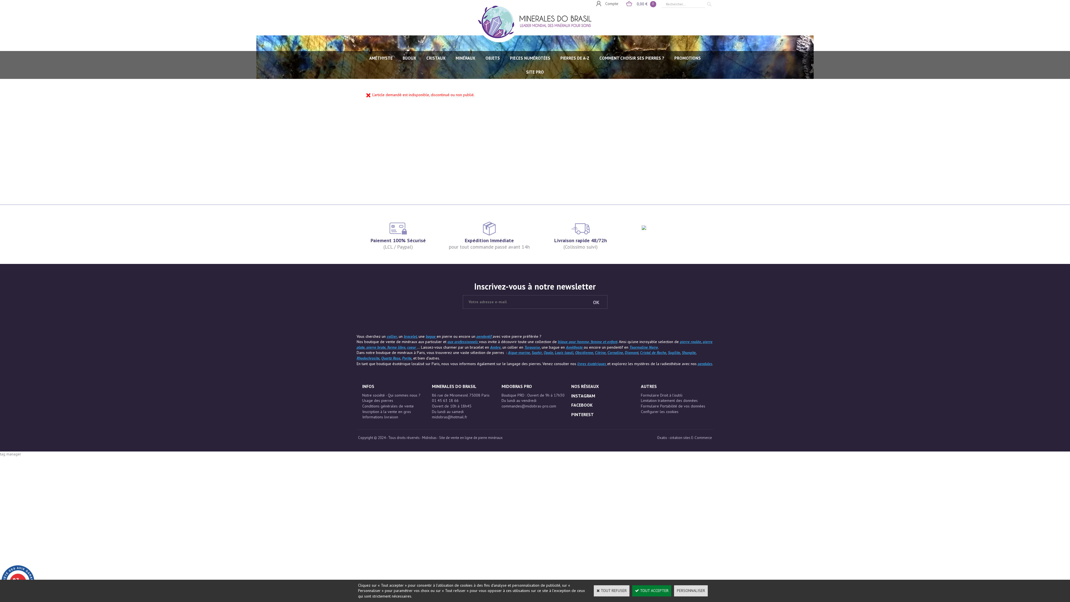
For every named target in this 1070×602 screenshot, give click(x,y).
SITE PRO (535, 72)
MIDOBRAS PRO (517, 386)
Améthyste (575, 347)
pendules (705, 363)
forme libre (396, 347)
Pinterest (582, 414)
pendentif (484, 336)
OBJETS (492, 58)
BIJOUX (409, 58)
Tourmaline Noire (643, 347)
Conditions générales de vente (388, 406)
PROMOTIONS (687, 58)
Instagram (583, 396)
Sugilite (674, 352)
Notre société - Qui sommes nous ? (391, 395)
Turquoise (532, 347)
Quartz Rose (390, 358)
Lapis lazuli (564, 352)
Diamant (631, 352)
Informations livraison (380, 416)
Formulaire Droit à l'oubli (661, 395)
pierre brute (376, 347)
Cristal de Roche (653, 352)
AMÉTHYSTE (381, 58)
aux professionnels (463, 341)
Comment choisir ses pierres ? (631, 58)
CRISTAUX (436, 58)
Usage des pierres (377, 400)
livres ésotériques (592, 363)
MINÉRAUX (465, 58)
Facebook (582, 405)
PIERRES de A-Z (574, 58)
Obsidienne (584, 352)
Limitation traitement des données (669, 400)
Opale (548, 352)
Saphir (537, 352)
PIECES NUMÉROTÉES (530, 58)
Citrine (600, 352)
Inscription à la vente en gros (386, 411)
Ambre (495, 347)
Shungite (689, 352)
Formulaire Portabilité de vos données (673, 406)
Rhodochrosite (368, 358)
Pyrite (407, 358)
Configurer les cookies (660, 411)
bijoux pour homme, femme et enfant (587, 341)
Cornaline (615, 352)
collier (392, 336)
